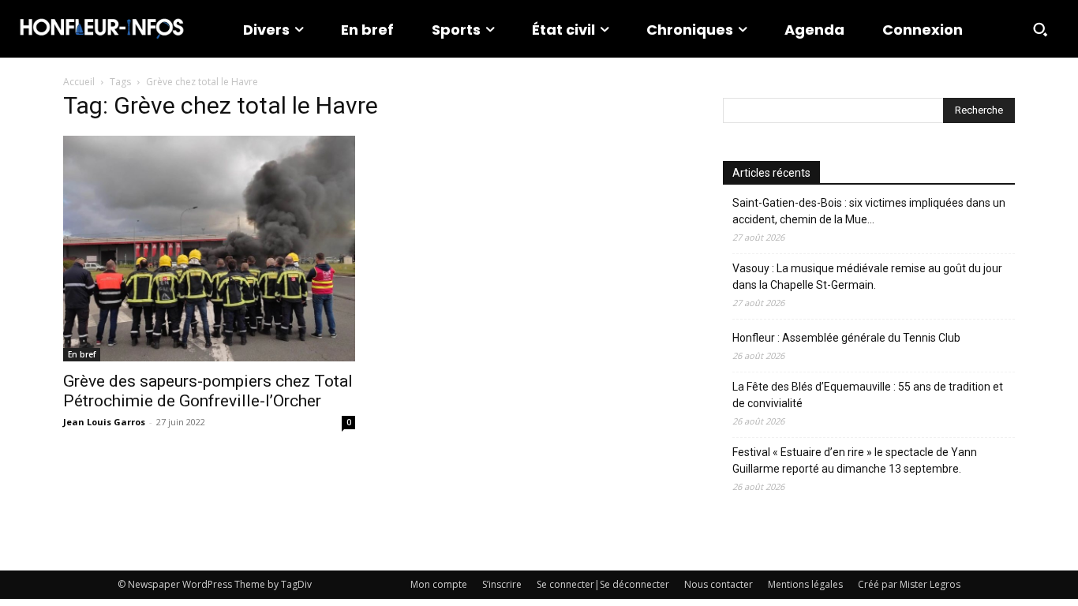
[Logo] (102, 29)
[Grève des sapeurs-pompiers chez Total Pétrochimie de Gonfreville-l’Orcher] (209, 248)
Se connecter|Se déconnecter (603, 584)
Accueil (79, 81)
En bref (81, 354)
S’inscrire (502, 584)
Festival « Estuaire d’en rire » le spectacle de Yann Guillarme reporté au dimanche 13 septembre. (854, 460)
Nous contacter (718, 584)
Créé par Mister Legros (909, 584)
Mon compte (438, 584)
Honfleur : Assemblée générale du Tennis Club (846, 337)
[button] (1040, 29)
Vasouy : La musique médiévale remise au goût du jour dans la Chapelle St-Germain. (867, 276)
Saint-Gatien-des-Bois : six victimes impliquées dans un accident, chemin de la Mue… (868, 211)
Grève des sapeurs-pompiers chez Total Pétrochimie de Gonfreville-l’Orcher (208, 391)
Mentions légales (805, 584)
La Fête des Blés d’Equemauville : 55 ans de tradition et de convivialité (867, 395)
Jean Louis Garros (104, 422)
